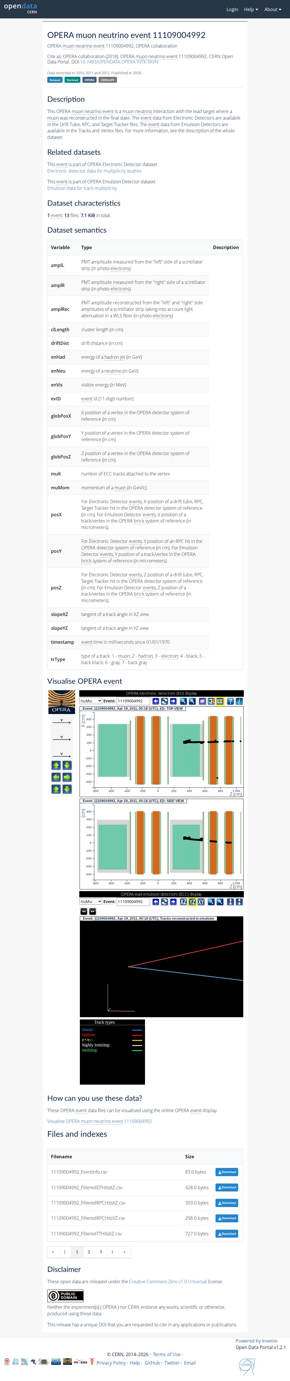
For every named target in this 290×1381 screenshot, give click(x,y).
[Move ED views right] (67, 777)
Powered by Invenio (257, 1341)
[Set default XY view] (201, 901)
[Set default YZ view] (192, 901)
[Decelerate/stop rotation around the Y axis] (83, 911)
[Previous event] (155, 701)
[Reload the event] (164, 701)
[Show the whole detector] (220, 701)
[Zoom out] (192, 701)
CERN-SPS (107, 80)
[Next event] (173, 701)
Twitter (172, 1363)
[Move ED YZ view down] (67, 789)
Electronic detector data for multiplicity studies (94, 171)
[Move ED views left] (56, 777)
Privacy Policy (111, 1363)
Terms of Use (167, 1354)
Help (135, 1363)
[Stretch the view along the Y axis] (230, 901)
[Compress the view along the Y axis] (239, 901)
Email (190, 1363)
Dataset (55, 80)
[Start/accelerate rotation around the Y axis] (92, 911)
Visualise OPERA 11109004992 (99, 1121)
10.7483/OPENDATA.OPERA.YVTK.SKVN (119, 62)
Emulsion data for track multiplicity (82, 188)
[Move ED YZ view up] (56, 789)
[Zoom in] (183, 701)
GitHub (152, 1363)
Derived (72, 80)
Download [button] (229, 1172)
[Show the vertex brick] (202, 701)
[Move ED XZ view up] (56, 765)
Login (232, 9)
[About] (239, 701)
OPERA (89, 80)
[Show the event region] (211, 701)
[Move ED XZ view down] (67, 765)
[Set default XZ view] (183, 901)
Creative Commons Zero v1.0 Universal (168, 1281)
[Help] (230, 701)
